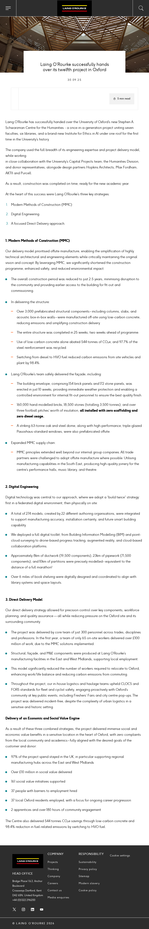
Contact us (55, 890)
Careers (53, 883)
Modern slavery (89, 883)
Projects (53, 862)
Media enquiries (58, 897)
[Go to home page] (74, 8)
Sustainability (87, 862)
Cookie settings (120, 855)
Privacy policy (88, 869)
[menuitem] (14, 910)
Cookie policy (87, 890)
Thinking (53, 869)
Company (54, 876)
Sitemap (84, 876)
